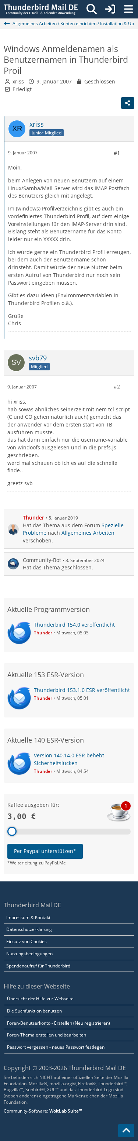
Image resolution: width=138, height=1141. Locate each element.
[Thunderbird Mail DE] (40, 9)
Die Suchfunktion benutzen (34, 1011)
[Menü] (128, 9)
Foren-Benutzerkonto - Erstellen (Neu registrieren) (58, 1023)
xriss (18, 81)
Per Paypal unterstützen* (45, 850)
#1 (117, 152)
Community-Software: (43, 1111)
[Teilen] (127, 103)
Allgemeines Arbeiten (87, 532)
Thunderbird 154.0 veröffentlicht (74, 624)
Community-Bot (42, 559)
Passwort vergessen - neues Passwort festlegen (56, 1047)
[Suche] (91, 9)
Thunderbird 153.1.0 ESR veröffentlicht (82, 689)
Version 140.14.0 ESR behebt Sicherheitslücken (69, 759)
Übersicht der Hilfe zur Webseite (40, 999)
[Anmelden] (110, 9)
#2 (117, 386)
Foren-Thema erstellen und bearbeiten (46, 1035)
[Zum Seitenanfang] (126, 1130)
